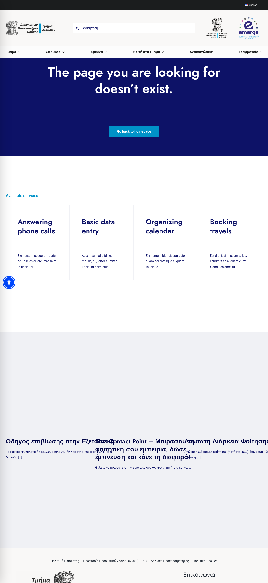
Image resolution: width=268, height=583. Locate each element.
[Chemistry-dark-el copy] (45, 573)
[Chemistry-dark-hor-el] (30, 22)
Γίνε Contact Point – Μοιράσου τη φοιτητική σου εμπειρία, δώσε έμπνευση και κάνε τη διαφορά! (145, 449)
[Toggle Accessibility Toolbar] (9, 282)
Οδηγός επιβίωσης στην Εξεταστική (60, 441)
